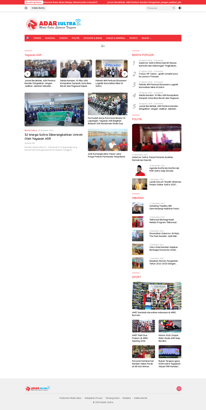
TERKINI (37, 38)
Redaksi (127, 398)
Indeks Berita (38, 8)
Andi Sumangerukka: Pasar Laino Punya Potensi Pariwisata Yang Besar (106, 155)
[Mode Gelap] (179, 8)
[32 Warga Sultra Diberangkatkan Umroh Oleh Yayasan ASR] (54, 109)
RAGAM (145, 38)
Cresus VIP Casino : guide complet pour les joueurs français (158, 75)
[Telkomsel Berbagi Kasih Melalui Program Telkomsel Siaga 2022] (137, 222)
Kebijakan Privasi (93, 398)
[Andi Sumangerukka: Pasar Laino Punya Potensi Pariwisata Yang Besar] (108, 140)
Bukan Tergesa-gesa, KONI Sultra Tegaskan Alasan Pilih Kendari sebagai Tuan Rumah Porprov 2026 (170, 364)
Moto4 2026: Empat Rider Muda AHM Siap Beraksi (169, 338)
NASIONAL (50, 38)
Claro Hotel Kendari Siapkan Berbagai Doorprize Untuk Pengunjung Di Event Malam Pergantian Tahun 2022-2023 (164, 248)
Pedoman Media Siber (71, 398)
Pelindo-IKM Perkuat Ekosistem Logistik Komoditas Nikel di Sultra (111, 83)
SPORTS (134, 38)
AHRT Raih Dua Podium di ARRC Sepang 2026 (140, 338)
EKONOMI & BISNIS (93, 38)
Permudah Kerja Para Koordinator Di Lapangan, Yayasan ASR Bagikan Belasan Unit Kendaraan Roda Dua (106, 121)
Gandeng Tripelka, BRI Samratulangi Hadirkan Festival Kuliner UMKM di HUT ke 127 (165, 207)
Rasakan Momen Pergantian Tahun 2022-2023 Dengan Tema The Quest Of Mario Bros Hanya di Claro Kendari (165, 262)
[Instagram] (179, 389)
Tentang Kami (112, 398)
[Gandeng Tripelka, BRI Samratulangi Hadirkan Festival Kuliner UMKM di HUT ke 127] (137, 208)
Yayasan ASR (30, 143)
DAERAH (64, 38)
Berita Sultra (31, 130)
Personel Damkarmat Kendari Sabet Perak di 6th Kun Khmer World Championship (143, 364)
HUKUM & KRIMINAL (115, 38)
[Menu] (27, 8)
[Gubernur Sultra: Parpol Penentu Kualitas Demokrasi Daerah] (156, 138)
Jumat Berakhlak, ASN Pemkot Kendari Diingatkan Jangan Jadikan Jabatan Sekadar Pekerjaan (144, 2)
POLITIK (75, 38)
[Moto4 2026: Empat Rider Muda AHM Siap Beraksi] (170, 326)
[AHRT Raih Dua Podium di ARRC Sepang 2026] (143, 326)
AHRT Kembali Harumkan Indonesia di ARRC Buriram (154, 314)
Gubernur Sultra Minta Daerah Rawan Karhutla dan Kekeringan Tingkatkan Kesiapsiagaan (158, 64)
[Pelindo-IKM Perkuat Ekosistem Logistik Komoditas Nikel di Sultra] (112, 69)
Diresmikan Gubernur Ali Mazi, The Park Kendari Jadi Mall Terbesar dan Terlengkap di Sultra (164, 235)
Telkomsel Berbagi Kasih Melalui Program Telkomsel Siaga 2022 (162, 221)
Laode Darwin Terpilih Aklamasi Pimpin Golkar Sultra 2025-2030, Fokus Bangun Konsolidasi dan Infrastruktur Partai (165, 183)
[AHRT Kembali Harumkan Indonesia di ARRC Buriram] (156, 296)
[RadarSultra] (55, 24)
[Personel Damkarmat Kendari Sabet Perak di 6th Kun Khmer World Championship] (143, 351)
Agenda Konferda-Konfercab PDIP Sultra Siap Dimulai (164, 169)
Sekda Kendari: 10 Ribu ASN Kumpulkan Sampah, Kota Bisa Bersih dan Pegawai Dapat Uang (75, 83)
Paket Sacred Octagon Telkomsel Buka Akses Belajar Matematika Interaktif (45, 2)
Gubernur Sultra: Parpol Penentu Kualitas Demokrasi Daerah (152, 158)
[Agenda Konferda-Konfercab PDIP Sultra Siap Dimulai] (139, 170)
